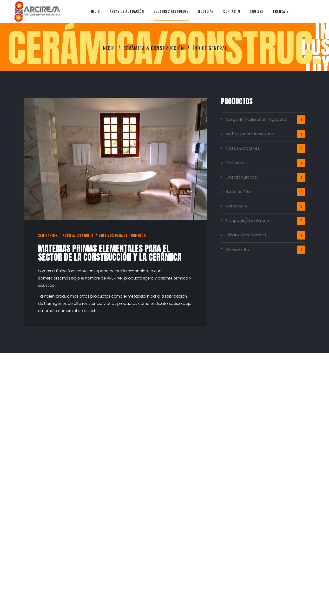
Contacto (231, 11)
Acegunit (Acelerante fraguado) (255, 119)
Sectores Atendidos (171, 11)
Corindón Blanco (241, 177)
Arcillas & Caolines (242, 148)
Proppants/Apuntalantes (248, 220)
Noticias (206, 11)
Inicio (95, 11)
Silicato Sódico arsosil (245, 235)
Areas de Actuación (127, 11)
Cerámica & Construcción (154, 48)
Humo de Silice (239, 191)
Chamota (234, 163)
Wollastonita (237, 249)
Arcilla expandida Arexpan (249, 134)
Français (281, 11)
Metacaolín (236, 206)
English (257, 11)
